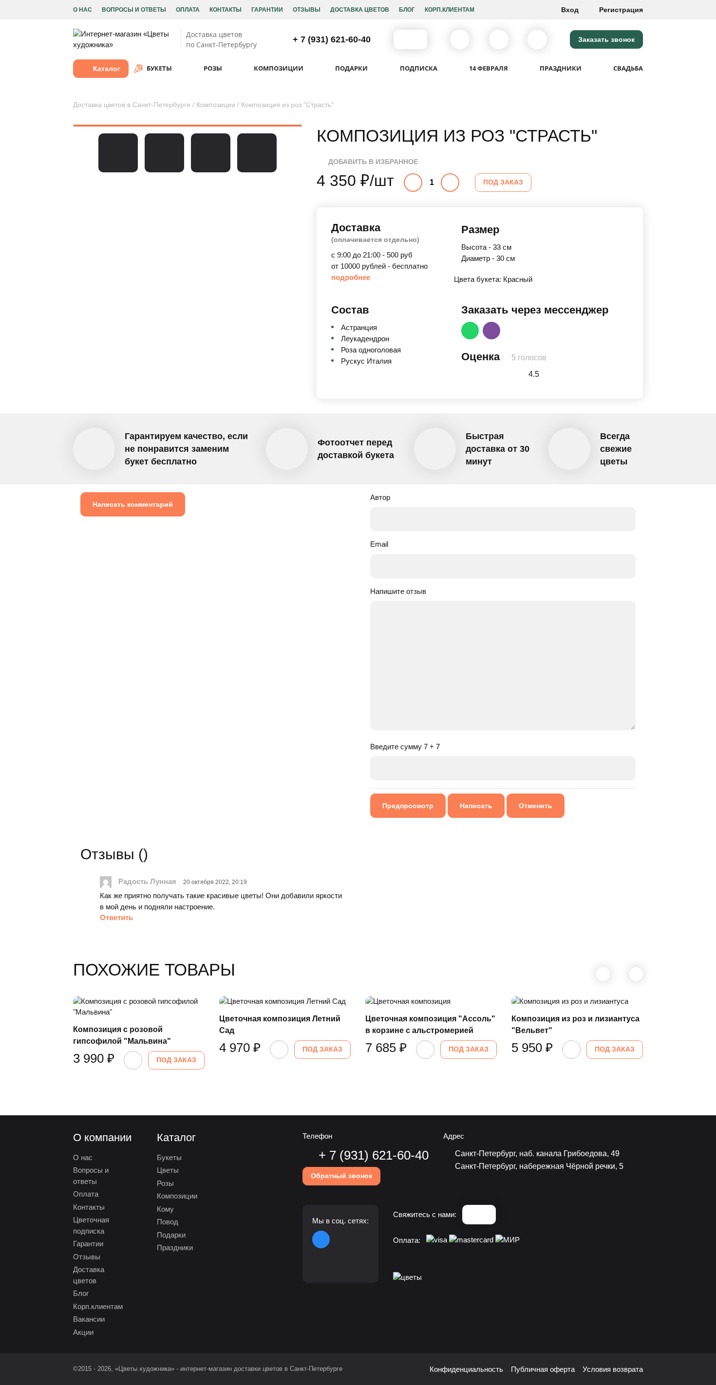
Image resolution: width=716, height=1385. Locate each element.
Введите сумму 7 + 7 (405, 746)
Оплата (188, 9)
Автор (380, 497)
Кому (165, 1209)
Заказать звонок (606, 39)
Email (379, 544)
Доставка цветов (359, 9)
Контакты (225, 9)
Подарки (171, 1235)
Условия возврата (613, 1369)
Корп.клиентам (449, 9)
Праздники (175, 1247)
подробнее (350, 277)
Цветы (168, 1170)
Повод (167, 1222)
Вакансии (89, 1319)
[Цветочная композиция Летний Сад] (285, 1001)
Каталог (106, 69)
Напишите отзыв (398, 591)
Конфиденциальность (466, 1369)
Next (297, 153)
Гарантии (267, 9)
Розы (165, 1183)
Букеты (169, 1157)
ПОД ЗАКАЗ (503, 182)
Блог (407, 9)
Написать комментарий (133, 504)
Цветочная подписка (91, 1225)
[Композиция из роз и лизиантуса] (577, 1001)
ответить (116, 917)
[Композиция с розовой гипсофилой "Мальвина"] (139, 1007)
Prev (77, 153)
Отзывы (306, 9)
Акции (83, 1332)
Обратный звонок (341, 1176)
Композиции (177, 1196)
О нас (82, 9)
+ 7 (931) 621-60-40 (330, 39)
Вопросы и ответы (134, 9)
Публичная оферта (543, 1369)
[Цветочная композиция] (431, 1001)
